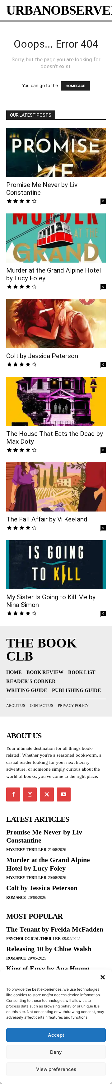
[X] (47, 794)
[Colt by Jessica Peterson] (56, 323)
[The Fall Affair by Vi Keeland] (56, 487)
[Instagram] (30, 794)
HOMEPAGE (75, 86)
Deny (56, 1052)
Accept (56, 1035)
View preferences (56, 1069)
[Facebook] (13, 794)
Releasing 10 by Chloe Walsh (48, 949)
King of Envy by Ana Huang (47, 968)
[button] (103, 977)
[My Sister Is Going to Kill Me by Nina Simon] (56, 564)
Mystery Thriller (26, 849)
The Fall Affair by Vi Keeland (46, 519)
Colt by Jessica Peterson (42, 356)
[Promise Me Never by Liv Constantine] (56, 152)
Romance (16, 897)
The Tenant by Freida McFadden (54, 929)
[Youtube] (64, 794)
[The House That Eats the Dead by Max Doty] (56, 401)
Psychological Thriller (33, 938)
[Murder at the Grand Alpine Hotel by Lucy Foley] (56, 238)
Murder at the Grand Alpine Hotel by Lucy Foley (48, 864)
